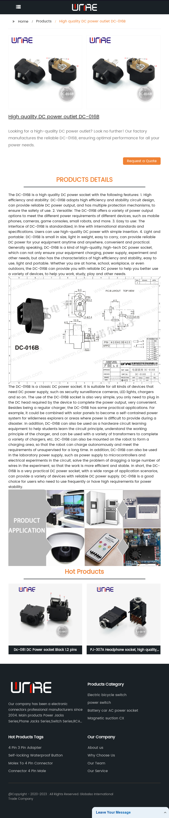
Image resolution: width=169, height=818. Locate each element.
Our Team (96, 763)
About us (95, 748)
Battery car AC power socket (113, 710)
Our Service (98, 771)
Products (43, 21)
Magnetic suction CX (106, 718)
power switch (99, 702)
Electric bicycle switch (107, 695)
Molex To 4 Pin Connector (30, 763)
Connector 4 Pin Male (27, 771)
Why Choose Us (101, 755)
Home (23, 21)
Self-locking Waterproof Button (35, 755)
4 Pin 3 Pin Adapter (25, 747)
